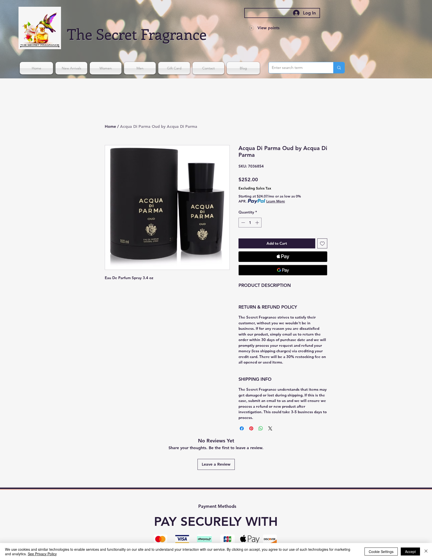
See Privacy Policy (42, 553)
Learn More (275, 201)
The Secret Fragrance (137, 34)
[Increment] (257, 222)
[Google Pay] (282, 270)
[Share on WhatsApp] (261, 428)
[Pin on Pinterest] (251, 428)
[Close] (426, 551)
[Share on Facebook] (242, 428)
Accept (410, 551)
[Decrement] (242, 222)
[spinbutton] (250, 222)
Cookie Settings (381, 551)
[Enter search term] (338, 67)
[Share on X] (270, 428)
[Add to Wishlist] (322, 243)
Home (110, 126)
